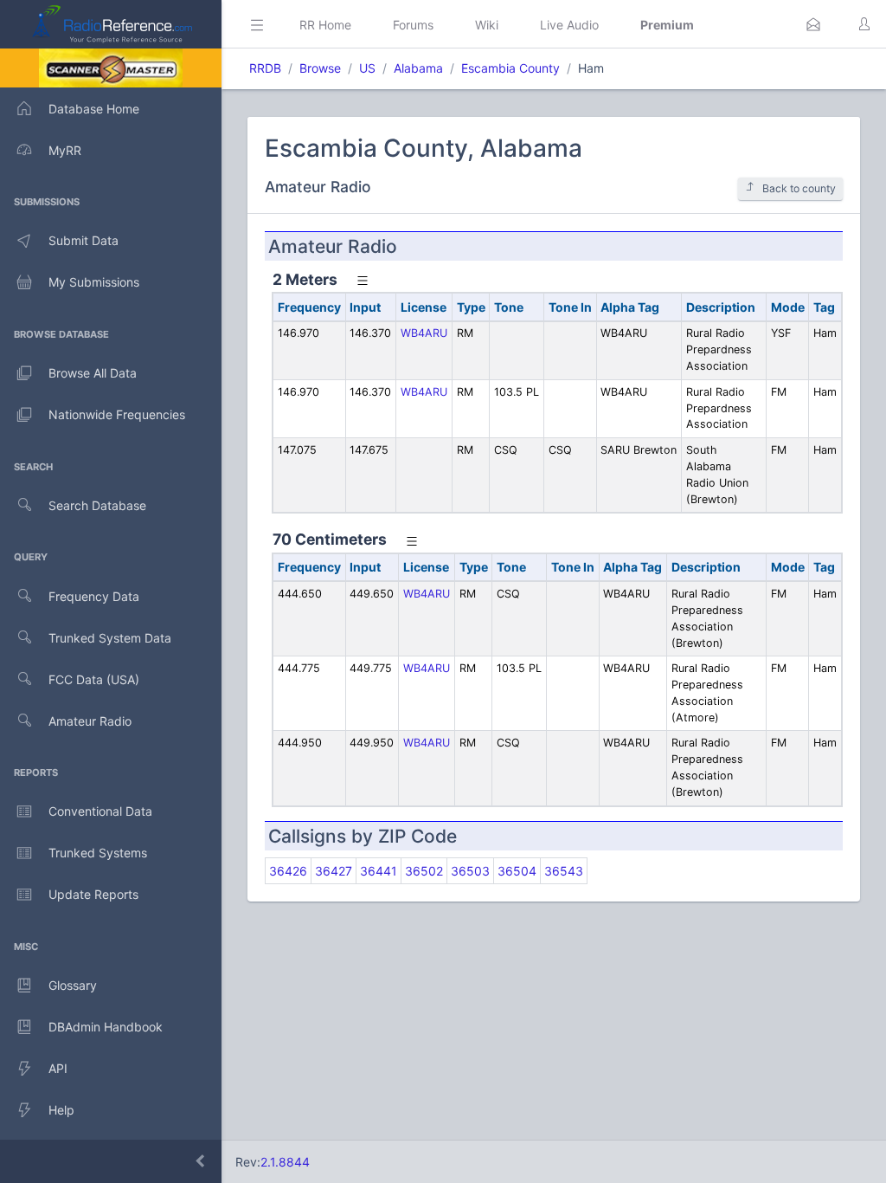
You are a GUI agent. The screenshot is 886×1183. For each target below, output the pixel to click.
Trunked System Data (109, 637)
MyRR (64, 150)
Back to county (799, 188)
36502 (424, 870)
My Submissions (93, 282)
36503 (470, 870)
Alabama (418, 68)
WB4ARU (424, 332)
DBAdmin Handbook (105, 1026)
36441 (378, 870)
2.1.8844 (285, 1161)
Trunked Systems (97, 852)
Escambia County (510, 68)
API (57, 1068)
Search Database (97, 505)
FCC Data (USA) (93, 679)
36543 (563, 870)
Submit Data (83, 240)
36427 (333, 870)
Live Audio (569, 24)
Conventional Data (100, 811)
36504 (517, 870)
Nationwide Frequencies (116, 414)
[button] (813, 24)
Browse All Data (92, 372)
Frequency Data (93, 596)
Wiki (486, 24)
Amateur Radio (90, 721)
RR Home (325, 24)
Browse (320, 68)
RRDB (265, 68)
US (367, 68)
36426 (288, 870)
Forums (413, 24)
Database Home (93, 108)
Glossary (72, 985)
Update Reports (93, 894)
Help (61, 1109)
